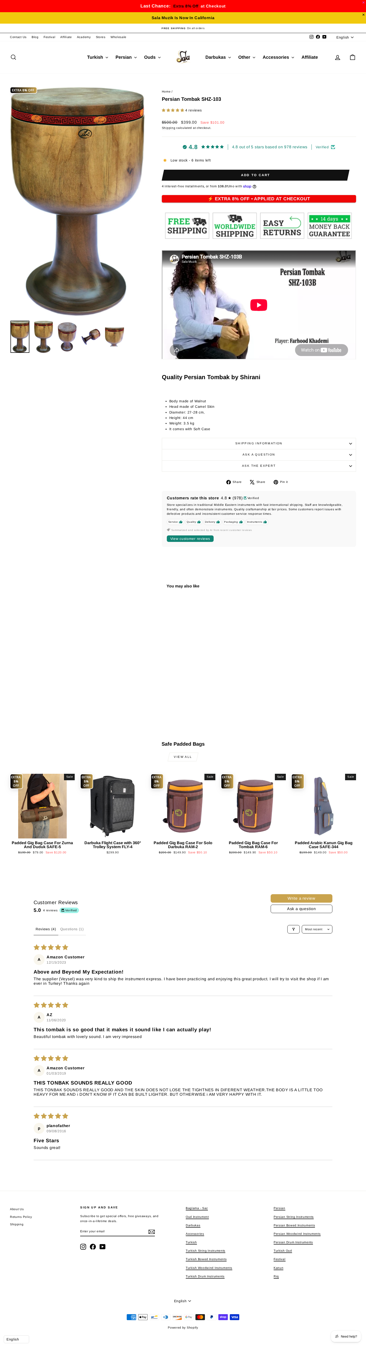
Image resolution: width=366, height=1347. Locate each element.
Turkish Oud (283, 1250)
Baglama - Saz (197, 1208)
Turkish (95, 57)
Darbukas (216, 57)
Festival (50, 37)
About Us (17, 1209)
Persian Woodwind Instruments (297, 1234)
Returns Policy (21, 1217)
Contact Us (18, 37)
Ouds (150, 57)
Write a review (301, 898)
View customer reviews (190, 539)
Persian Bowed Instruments (294, 1225)
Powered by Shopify (183, 1327)
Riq (276, 1276)
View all (183, 757)
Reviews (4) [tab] (46, 929)
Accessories (276, 57)
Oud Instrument (197, 1217)
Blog (35, 37)
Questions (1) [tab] (72, 929)
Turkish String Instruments (205, 1250)
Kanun (279, 1268)
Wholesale (118, 37)
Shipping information (259, 443)
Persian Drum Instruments (293, 1242)
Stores (101, 37)
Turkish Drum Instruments (205, 1276)
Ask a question (259, 454)
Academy (84, 37)
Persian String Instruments (294, 1217)
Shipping (169, 128)
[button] (173, 110)
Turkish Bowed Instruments (206, 1259)
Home (166, 91)
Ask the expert (259, 465)
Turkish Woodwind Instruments (209, 1268)
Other (244, 57)
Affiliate (66, 37)
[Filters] (293, 929)
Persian (124, 57)
